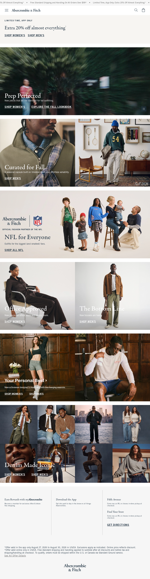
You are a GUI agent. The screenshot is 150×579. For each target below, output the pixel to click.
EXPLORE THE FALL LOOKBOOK (51, 107)
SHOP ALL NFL (14, 250)
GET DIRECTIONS (118, 525)
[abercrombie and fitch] (26, 10)
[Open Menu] (5, 10)
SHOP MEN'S (36, 35)
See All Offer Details (15, 556)
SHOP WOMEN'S (15, 35)
